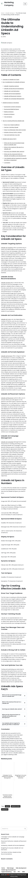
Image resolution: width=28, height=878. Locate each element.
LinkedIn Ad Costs (6, 319)
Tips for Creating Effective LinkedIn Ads (13, 121)
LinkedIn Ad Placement (7, 398)
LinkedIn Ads (19, 61)
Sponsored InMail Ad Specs (11, 109)
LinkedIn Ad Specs (10, 13)
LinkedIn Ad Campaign (7, 442)
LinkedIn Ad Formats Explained (12, 93)
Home (2, 13)
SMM (23, 872)
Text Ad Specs (8, 117)
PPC (19, 872)
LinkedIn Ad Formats (6, 356)
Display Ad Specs (9, 111)
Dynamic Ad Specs (9, 114)
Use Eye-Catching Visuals (11, 127)
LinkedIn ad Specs (16, 806)
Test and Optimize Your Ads (12, 135)
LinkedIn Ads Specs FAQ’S (9, 139)
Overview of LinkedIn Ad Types (11, 79)
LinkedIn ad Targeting (7, 247)
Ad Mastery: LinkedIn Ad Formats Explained (12, 845)
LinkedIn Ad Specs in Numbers (11, 102)
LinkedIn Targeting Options (11, 86)
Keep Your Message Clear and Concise (15, 130)
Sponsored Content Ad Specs (12, 106)
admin (4, 36)
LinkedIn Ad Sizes (5, 282)
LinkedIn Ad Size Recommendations (14, 88)
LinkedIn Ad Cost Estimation (11, 91)
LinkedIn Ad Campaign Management (14, 98)
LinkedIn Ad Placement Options (12, 96)
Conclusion (7, 162)
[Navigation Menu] (25, 4)
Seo (15, 872)
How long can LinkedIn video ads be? (14, 151)
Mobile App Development (8, 870)
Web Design (10, 868)
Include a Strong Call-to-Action (13, 132)
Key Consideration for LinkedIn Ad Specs (14, 82)
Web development (21, 868)
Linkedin (7, 806)
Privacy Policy (14, 876)
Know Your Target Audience (11, 125)
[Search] (25, 828)
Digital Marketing (6, 872)
